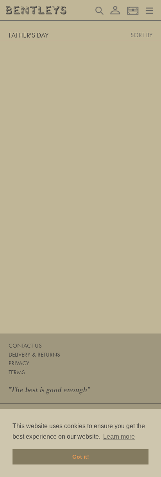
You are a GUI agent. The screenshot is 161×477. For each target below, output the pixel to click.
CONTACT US (25, 346)
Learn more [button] (119, 436)
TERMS (17, 372)
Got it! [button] (80, 457)
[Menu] (149, 9)
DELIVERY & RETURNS (34, 355)
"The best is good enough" (49, 390)
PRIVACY (19, 363)
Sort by (141, 35)
